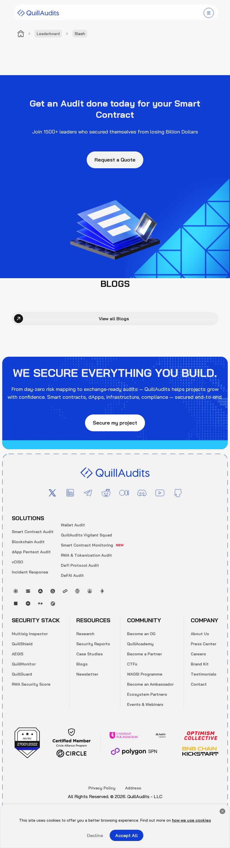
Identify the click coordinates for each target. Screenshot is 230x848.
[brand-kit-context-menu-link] (38, 13)
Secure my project (115, 423)
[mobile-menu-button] (209, 13)
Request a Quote (115, 159)
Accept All (126, 835)
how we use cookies (191, 820)
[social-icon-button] (52, 493)
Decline (95, 835)
